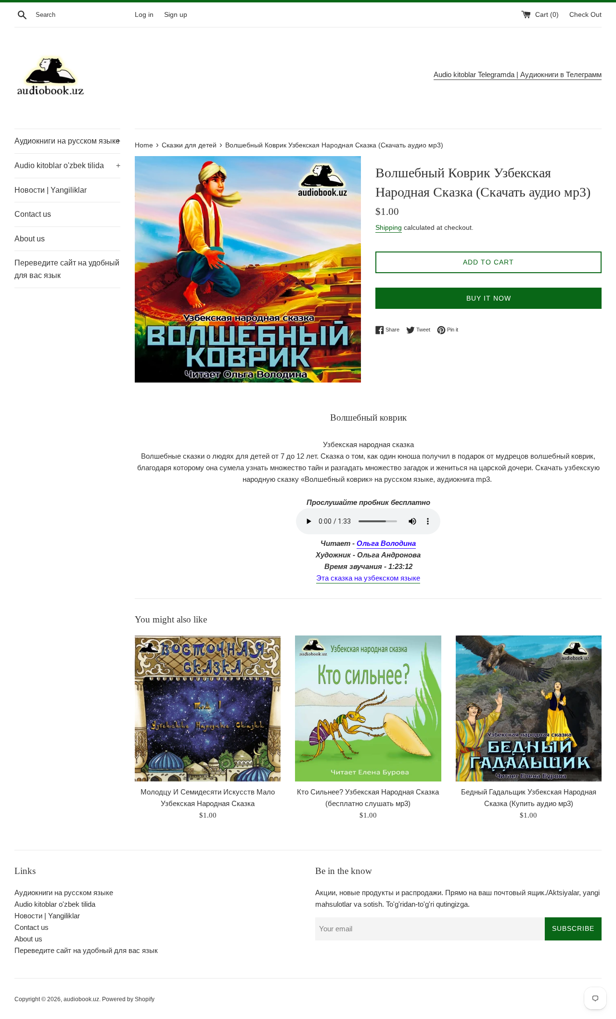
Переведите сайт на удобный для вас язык (66, 269)
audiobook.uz (81, 999)
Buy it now (488, 298)
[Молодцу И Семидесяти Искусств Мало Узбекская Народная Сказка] (208, 708)
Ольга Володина (386, 543)
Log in (144, 14)
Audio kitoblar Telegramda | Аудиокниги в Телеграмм (518, 74)
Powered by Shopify (128, 999)
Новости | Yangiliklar (50, 190)
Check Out (585, 14)
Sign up (175, 14)
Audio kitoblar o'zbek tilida (67, 165)
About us (29, 239)
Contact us (32, 214)
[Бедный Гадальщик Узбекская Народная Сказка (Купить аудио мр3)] (529, 708)
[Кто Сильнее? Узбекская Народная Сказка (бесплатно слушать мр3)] (368, 708)
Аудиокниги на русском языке (67, 141)
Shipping (388, 227)
